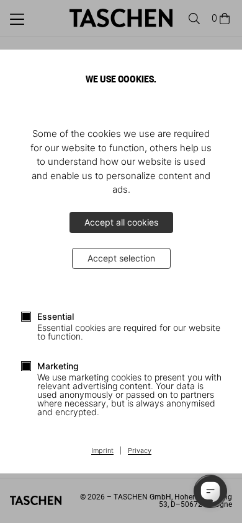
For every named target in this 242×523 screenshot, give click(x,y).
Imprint (102, 451)
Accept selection (121, 258)
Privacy (139, 451)
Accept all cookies (121, 222)
